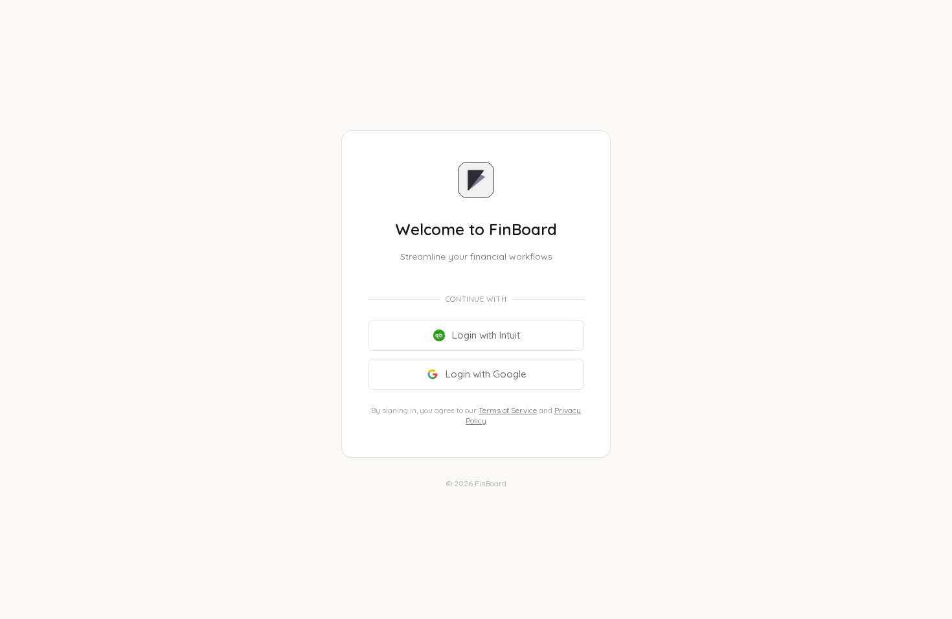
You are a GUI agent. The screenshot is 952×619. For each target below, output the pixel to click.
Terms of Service (508, 410)
